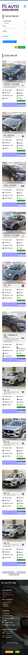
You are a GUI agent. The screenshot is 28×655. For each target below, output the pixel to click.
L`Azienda (6, 613)
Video (5, 620)
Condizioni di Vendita (9, 625)
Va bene (17, 652)
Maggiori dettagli (9, 652)
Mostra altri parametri (8, 41)
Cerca (21, 47)
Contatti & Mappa (8, 622)
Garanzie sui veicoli (8, 618)
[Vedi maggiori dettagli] (14, 71)
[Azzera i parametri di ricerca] (16, 47)
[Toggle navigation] (25, 6)
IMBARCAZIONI (8, 616)
